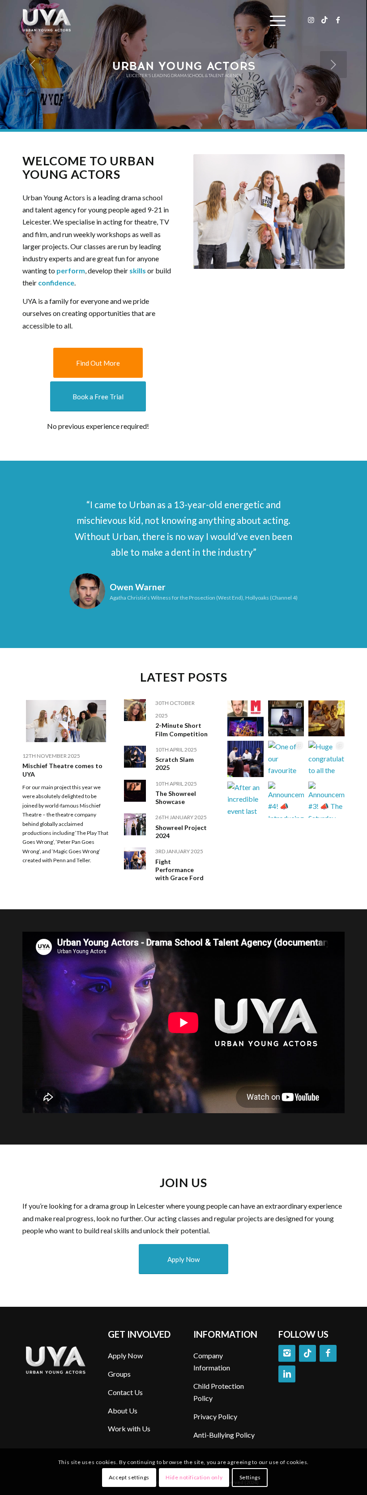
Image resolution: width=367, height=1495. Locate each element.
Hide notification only (194, 1477)
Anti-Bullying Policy (224, 1434)
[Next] (324, 509)
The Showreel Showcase (175, 797)
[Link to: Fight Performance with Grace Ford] (135, 858)
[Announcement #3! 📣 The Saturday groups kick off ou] (326, 800)
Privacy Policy (215, 1416)
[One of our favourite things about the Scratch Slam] (286, 759)
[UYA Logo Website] (56, 20)
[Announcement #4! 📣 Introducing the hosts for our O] (286, 800)
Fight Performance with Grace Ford (179, 869)
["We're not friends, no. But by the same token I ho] (245, 759)
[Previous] (42, 509)
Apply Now (125, 1355)
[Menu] (275, 20)
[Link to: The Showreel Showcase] (135, 791)
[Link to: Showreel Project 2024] (135, 824)
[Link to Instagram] (311, 19)
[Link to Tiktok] (324, 19)
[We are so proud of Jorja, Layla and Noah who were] (326, 718)
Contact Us (125, 1392)
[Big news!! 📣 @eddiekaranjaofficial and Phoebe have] (286, 718)
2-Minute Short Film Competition (181, 729)
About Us (122, 1410)
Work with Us (129, 1428)
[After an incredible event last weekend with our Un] (245, 800)
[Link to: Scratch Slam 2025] (135, 757)
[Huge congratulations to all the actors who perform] (326, 759)
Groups (119, 1374)
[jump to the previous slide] (33, 64)
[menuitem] (275, 20)
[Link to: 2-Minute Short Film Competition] (135, 710)
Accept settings (129, 1477)
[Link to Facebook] (338, 19)
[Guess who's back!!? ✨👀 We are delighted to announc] (245, 718)
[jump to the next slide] (333, 64)
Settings (250, 1477)
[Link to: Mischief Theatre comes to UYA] (66, 721)
